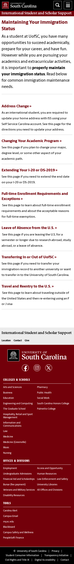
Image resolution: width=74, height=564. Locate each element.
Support (36, 13)
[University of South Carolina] (37, 355)
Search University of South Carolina (57, 5)
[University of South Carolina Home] (18, 4)
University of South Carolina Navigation (68, 5)
